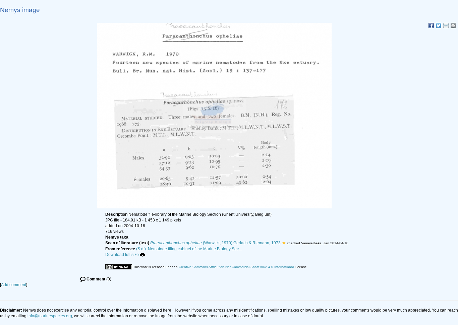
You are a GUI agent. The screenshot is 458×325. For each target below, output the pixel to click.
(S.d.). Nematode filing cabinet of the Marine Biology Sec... (189, 249)
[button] (284, 243)
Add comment (13, 284)
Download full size (122, 254)
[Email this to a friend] (453, 25)
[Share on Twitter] (438, 25)
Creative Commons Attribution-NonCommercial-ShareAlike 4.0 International (236, 267)
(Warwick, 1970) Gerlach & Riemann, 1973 (215, 243)
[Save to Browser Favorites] (446, 25)
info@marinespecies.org (49, 316)
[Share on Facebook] (431, 25)
